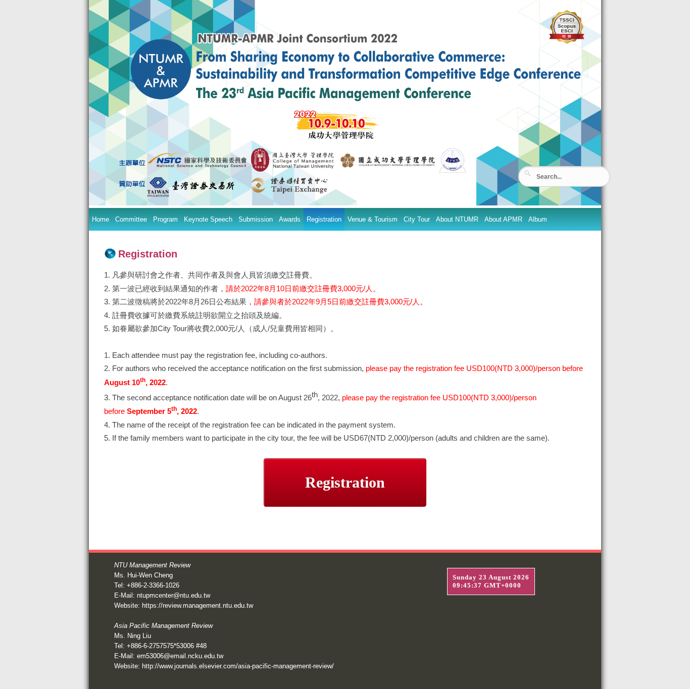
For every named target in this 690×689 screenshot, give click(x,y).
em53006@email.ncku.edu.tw (180, 656)
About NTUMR (457, 219)
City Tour (417, 219)
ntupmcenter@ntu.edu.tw (173, 595)
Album (537, 219)
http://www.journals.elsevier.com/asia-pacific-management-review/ (238, 666)
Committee (131, 219)
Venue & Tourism (373, 219)
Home (100, 219)
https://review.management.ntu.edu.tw (197, 605)
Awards (290, 219)
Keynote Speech (208, 219)
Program (165, 219)
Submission (255, 219)
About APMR (503, 219)
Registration (324, 219)
